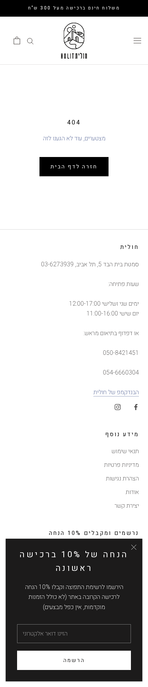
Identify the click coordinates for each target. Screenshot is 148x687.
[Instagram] (118, 407)
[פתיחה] (17, 40)
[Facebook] (136, 407)
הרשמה (74, 660)
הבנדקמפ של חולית (116, 392)
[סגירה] (134, 547)
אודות (132, 492)
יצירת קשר (127, 505)
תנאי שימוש (125, 451)
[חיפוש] (30, 40)
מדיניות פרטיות (121, 464)
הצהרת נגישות (122, 478)
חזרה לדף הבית (73, 167)
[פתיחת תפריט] (137, 40)
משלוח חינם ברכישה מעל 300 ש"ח (74, 8)
